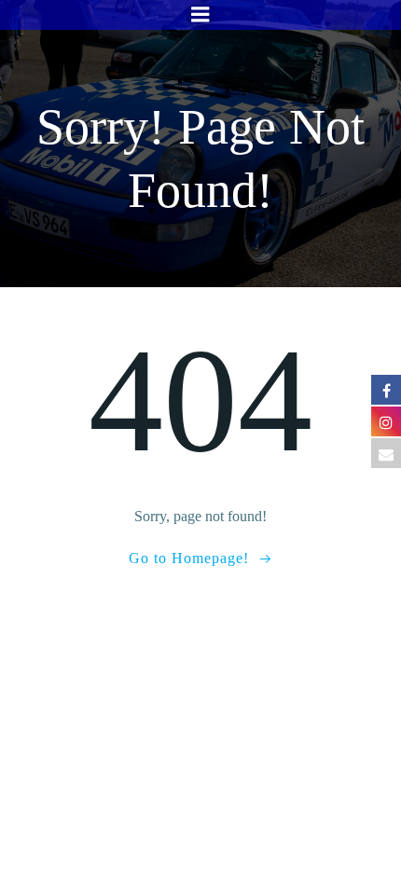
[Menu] (200, 15)
